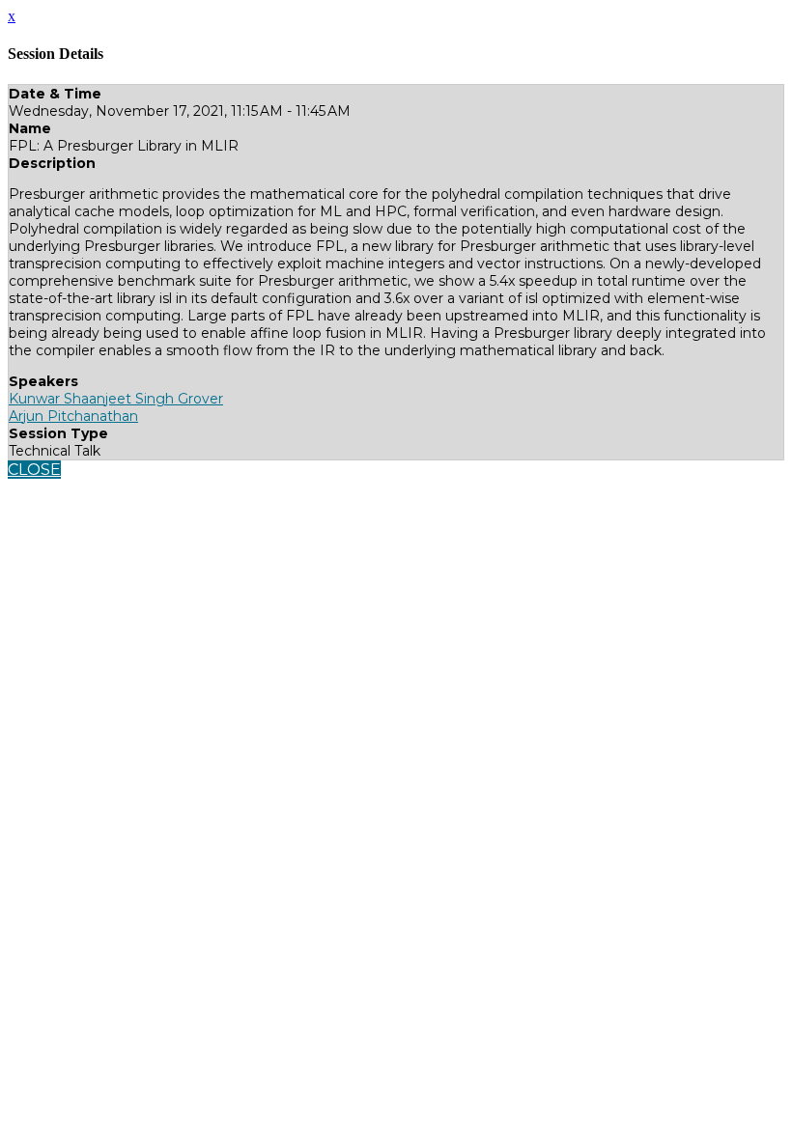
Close (34, 469)
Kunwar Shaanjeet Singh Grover (116, 398)
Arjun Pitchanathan (73, 416)
